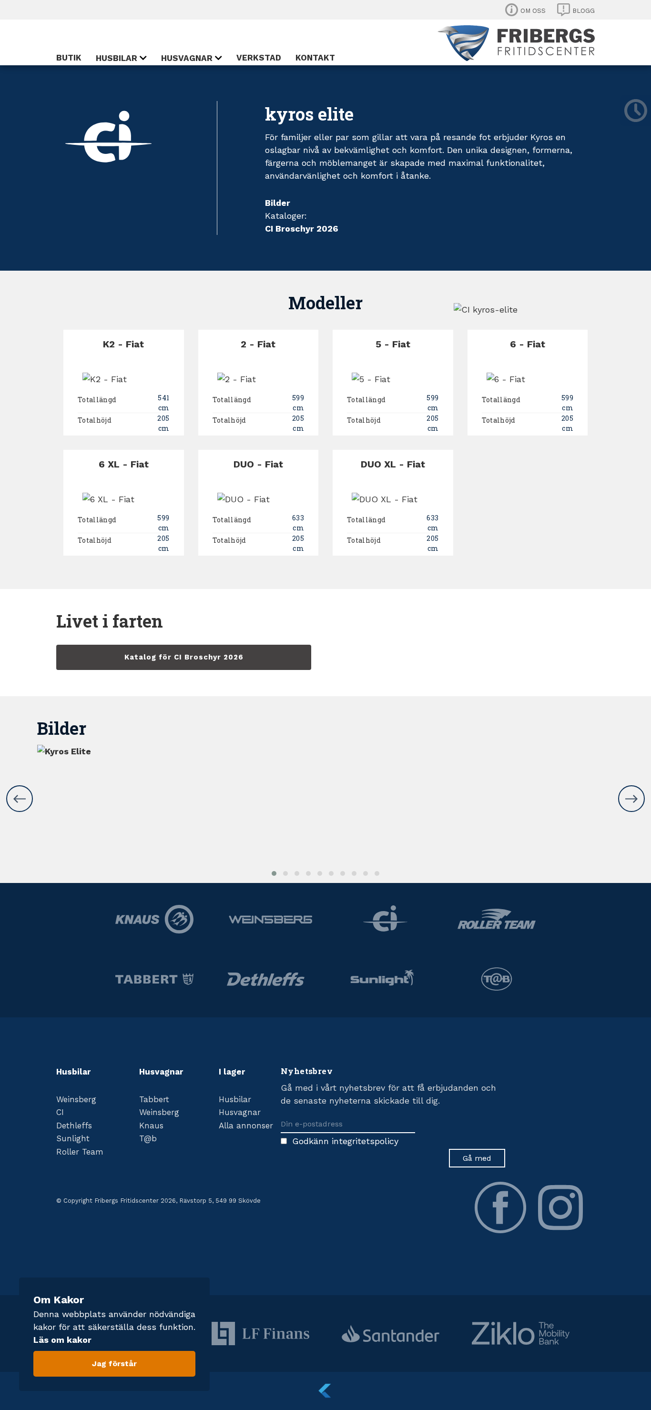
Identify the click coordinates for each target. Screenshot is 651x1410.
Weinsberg (76, 1099)
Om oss (533, 10)
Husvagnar (187, 58)
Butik (68, 57)
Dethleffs (74, 1125)
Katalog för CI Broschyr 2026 (184, 657)
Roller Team (79, 1151)
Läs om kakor (62, 1340)
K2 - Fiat (123, 344)
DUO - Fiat (258, 464)
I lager (232, 1071)
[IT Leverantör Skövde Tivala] (325, 1390)
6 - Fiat (527, 344)
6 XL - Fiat (124, 464)
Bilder (277, 203)
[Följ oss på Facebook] (500, 1207)
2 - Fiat (258, 344)
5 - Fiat (393, 344)
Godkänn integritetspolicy (345, 1141)
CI (60, 1112)
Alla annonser (246, 1125)
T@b (148, 1138)
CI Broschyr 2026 (301, 228)
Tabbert (154, 1099)
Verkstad (258, 57)
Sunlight (73, 1138)
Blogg (583, 10)
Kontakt (315, 57)
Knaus (151, 1125)
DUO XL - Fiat (393, 464)
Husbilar (116, 58)
